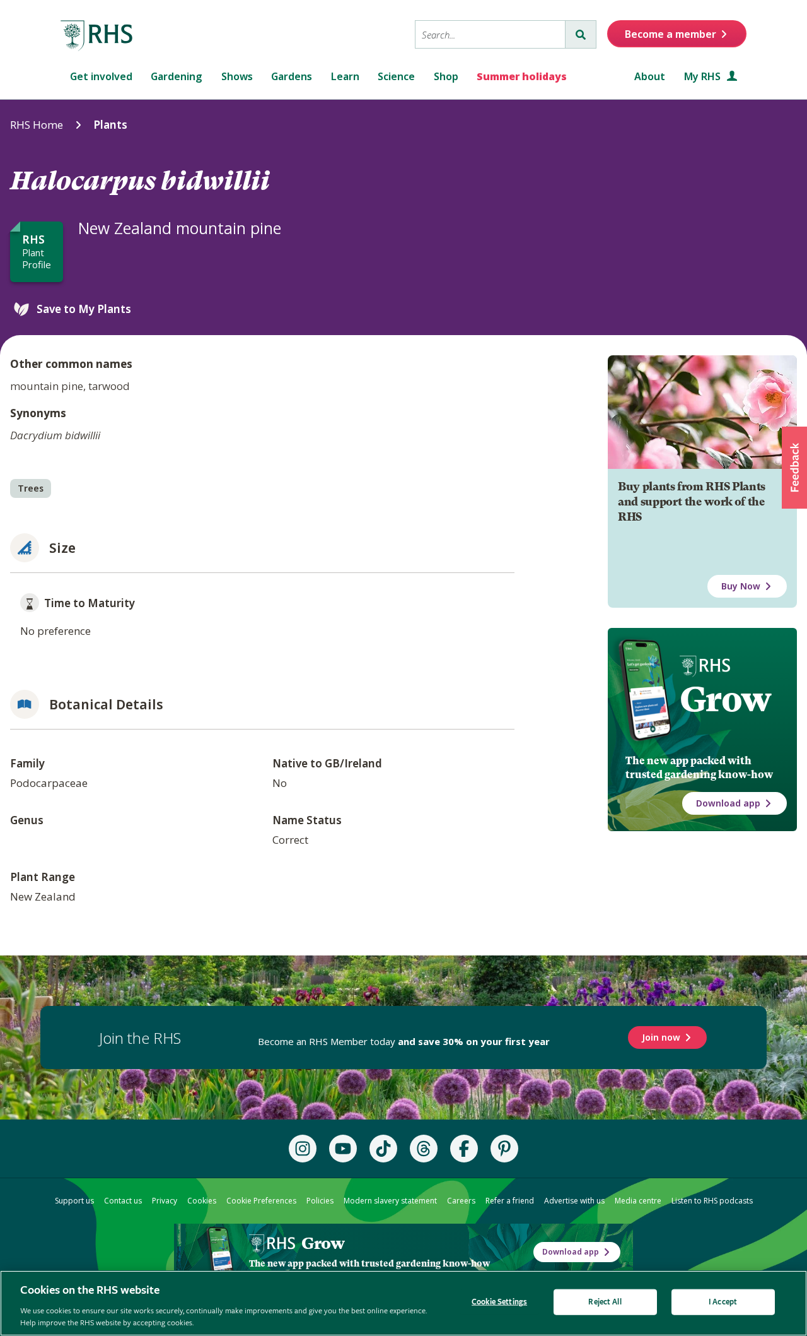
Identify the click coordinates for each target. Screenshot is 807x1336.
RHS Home (36, 124)
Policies (320, 1200)
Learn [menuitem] (345, 76)
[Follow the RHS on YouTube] (343, 1148)
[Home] (97, 36)
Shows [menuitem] (237, 76)
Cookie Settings (499, 1302)
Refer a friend (509, 1200)
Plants (110, 124)
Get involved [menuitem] (101, 76)
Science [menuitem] (396, 76)
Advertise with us (574, 1200)
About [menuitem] (649, 76)
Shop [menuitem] (446, 76)
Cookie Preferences (261, 1200)
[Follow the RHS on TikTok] (383, 1148)
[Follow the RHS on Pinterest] (504, 1148)
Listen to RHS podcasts (712, 1200)
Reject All (604, 1302)
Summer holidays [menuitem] (522, 76)
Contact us (123, 1200)
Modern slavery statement (390, 1200)
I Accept (723, 1302)
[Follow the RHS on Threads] (424, 1148)
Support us (74, 1200)
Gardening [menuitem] (176, 76)
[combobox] (490, 34)
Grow (725, 699)
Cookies (201, 1200)
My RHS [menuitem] (703, 76)
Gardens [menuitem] (291, 76)
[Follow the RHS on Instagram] (302, 1148)
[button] (794, 468)
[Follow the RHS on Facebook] (464, 1148)
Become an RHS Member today (404, 1041)
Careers (461, 1200)
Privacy (164, 1200)
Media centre (638, 1200)
